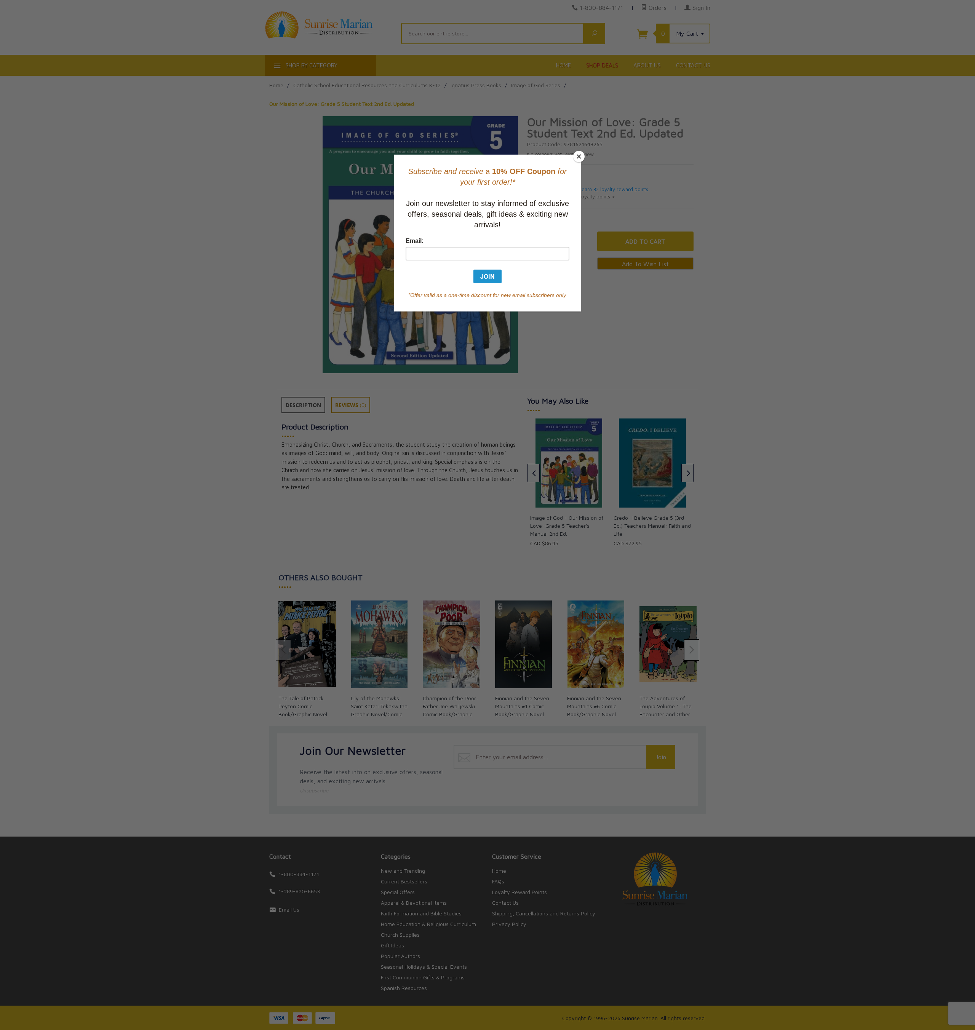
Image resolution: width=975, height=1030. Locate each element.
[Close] (579, 156)
